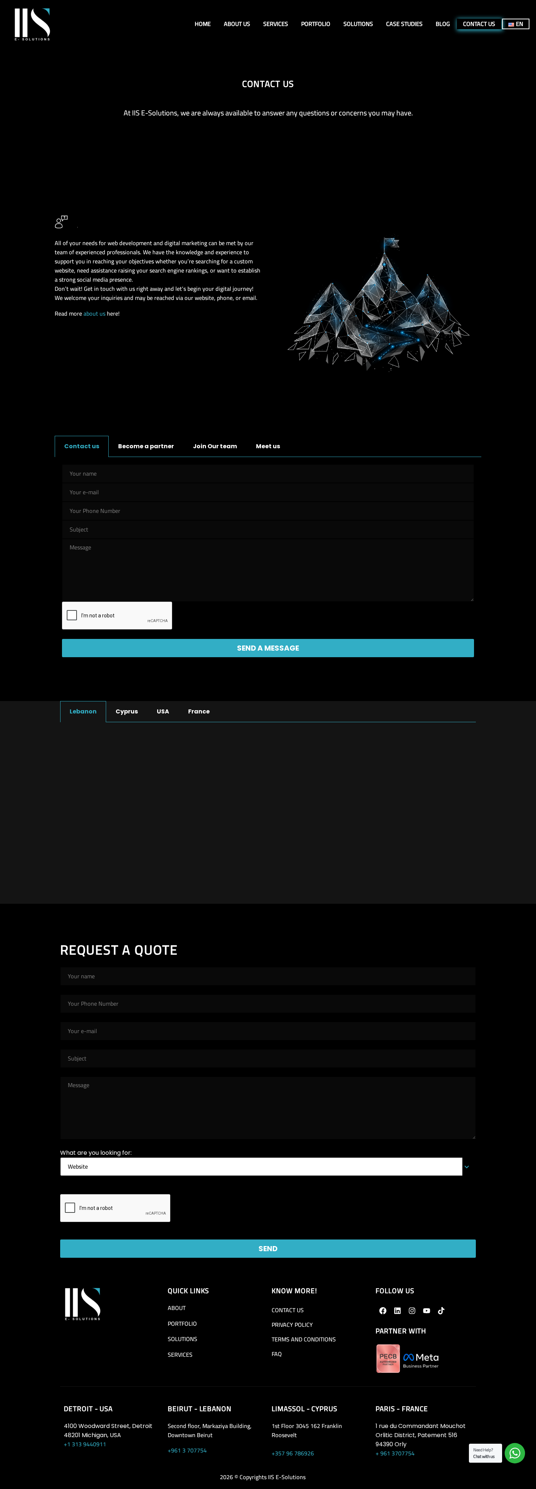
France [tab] (199, 711)
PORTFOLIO (182, 1323)
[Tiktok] (441, 1310)
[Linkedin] (397, 1310)
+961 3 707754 (187, 1450)
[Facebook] (383, 1310)
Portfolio (315, 23)
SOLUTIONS (182, 1338)
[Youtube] (426, 1310)
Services (275, 23)
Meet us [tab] (268, 446)
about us (94, 313)
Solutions (358, 23)
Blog (443, 23)
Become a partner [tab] (146, 446)
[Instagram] (412, 1310)
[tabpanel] (268, 568)
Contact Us (479, 24)
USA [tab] (163, 711)
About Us (237, 23)
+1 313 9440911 (85, 1444)
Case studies (404, 23)
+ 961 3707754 (395, 1453)
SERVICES (180, 1354)
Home (203, 23)
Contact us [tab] (81, 446)
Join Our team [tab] (215, 446)
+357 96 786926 (293, 1453)
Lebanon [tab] (83, 711)
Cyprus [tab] (127, 711)
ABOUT (177, 1307)
